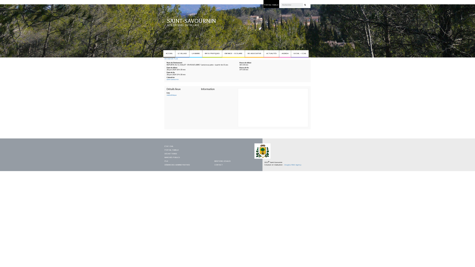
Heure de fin (244, 68)
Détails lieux (174, 89)
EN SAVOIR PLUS (171, 59)
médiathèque (172, 95)
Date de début (172, 68)
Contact (218, 165)
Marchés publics (172, 157)
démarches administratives (177, 165)
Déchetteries (171, 154)
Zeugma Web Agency (292, 165)
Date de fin (171, 72)
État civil (169, 146)
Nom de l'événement (174, 63)
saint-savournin (173, 79)
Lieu (168, 93)
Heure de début (245, 63)
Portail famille (271, 5)
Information (208, 89)
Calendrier (171, 77)
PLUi (166, 161)
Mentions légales (222, 161)
